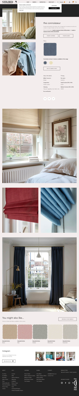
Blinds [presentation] (38, 370)
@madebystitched (7, 361)
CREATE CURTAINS (51, 35)
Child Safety (14, 384)
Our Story (4, 373)
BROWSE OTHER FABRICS (67, 319)
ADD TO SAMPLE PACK (52, 68)
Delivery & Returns (15, 377)
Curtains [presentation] (26, 370)
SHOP (28, 2)
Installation (14, 381)
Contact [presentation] (50, 370)
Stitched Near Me (5, 383)
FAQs (13, 375)
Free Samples (27, 381)
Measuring (14, 379)
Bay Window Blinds (40, 379)
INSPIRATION (42, 2)
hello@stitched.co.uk (52, 373)
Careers (3, 388)
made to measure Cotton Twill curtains (61, 30)
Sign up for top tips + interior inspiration (69, 372)
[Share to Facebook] (45, 98)
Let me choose (54, 5)
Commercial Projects (16, 388)
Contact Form (50, 375)
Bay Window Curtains (28, 379)
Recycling (4, 377)
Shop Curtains (27, 373)
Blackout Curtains (28, 377)
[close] (59, 3)
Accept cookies (54, 8)
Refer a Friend (5, 379)
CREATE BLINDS (66, 35)
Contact (13, 373)
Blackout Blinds (40, 377)
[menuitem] (29, 2)
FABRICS (34, 2)
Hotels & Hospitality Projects (17, 390)
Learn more (21, 10)
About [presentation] (3, 370)
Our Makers (4, 375)
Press (3, 381)
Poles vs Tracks (15, 383)
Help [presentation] (13, 370)
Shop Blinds (39, 373)
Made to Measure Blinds (41, 375)
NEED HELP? (51, 2)
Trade (13, 386)
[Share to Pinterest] (49, 98)
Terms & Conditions (6, 384)
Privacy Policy (5, 386)
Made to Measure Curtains (29, 375)
